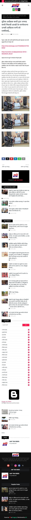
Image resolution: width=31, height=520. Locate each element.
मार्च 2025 (15, 369)
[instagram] (16, 9)
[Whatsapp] (12, 465)
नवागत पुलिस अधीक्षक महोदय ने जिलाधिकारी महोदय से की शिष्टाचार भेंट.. (18, 210)
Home (3, 432)
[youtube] (8, 465)
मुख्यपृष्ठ (4, 15)
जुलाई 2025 (15, 359)
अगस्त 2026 (15, 329)
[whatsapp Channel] (13, 9)
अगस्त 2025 (15, 357)
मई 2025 (15, 364)
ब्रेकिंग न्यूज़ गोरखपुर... (14, 292)
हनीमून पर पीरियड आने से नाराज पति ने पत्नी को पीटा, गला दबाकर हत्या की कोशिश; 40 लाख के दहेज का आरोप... (19, 235)
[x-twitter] (19, 9)
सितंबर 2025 (15, 354)
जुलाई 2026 (15, 332)
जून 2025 (15, 362)
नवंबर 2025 (15, 349)
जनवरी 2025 (15, 375)
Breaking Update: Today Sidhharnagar (15, 411)
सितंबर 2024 (15, 385)
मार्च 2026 (15, 342)
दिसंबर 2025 (15, 347)
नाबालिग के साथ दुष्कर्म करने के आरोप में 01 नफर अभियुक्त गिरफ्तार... (18, 274)
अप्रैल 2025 (15, 367)
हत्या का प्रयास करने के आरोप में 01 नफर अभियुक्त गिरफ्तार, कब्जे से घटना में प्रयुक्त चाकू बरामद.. (18, 226)
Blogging (14, 517)
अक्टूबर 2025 (15, 352)
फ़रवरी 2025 (15, 372)
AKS (26, 517)
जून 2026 (15, 334)
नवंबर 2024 (15, 380)
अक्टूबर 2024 (15, 382)
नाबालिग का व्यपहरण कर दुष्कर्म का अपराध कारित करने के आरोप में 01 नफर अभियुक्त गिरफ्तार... (18, 265)
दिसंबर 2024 (15, 377)
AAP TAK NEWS (6, 34)
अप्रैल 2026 (15, 339)
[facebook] (19, 465)
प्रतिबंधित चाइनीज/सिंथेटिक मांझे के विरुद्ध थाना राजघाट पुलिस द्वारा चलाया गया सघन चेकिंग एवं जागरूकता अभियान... (18, 245)
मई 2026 (15, 337)
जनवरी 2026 (15, 344)
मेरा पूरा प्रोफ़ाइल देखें (13, 443)
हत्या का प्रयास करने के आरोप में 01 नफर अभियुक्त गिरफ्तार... (16, 1)
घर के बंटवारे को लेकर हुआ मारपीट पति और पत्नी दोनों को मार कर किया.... (18, 313)
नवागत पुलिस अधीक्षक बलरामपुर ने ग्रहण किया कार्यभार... (19, 202)
